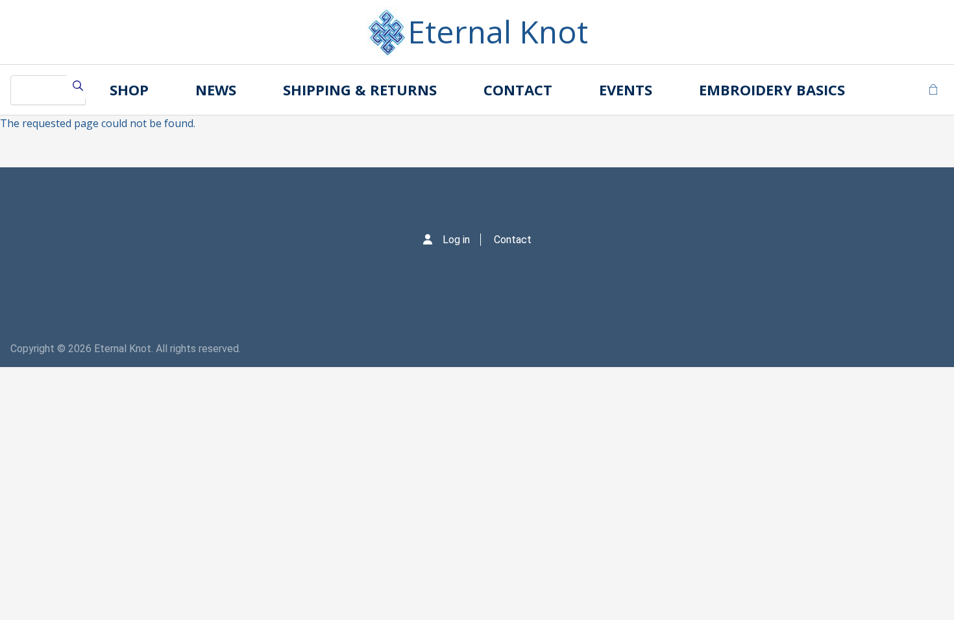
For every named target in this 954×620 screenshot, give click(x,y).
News (215, 89)
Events (625, 89)
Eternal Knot (498, 31)
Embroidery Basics (772, 89)
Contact (517, 89)
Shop (129, 89)
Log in (456, 239)
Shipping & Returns (360, 89)
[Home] (387, 32)
